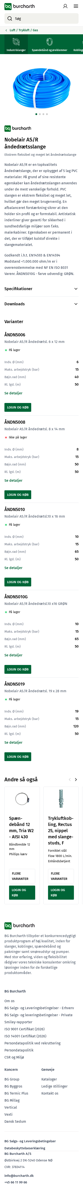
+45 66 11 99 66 (15, 1182)
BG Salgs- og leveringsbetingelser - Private (38, 1015)
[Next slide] (76, 779)
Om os (9, 1001)
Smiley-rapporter (18, 1022)
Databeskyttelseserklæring (24, 1148)
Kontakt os (49, 1093)
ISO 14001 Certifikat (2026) (25, 1036)
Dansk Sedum (15, 1121)
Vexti (8, 1114)
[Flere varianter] (22, 799)
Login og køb (18, 407)
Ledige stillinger (54, 1086)
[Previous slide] (69, 779)
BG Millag (11, 1100)
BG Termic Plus (16, 1093)
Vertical (10, 1107)
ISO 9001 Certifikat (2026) (24, 1029)
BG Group (11, 1079)
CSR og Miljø (14, 1057)
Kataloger (49, 1079)
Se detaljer (13, 393)
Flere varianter (20, 876)
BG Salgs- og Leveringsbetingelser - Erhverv (39, 1008)
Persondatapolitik (18, 1050)
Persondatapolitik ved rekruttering (32, 1043)
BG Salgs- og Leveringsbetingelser (30, 1141)
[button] (36, 114)
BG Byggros (13, 1086)
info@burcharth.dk (19, 1176)
